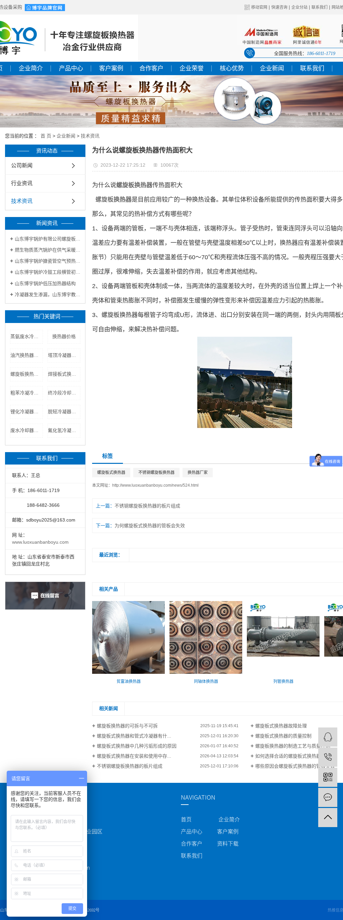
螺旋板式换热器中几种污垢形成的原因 (137, 746)
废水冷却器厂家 (26, 430)
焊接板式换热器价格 (64, 374)
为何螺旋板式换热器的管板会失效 (150, 525)
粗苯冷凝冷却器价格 (26, 392)
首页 (186, 819)
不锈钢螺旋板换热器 (156, 472)
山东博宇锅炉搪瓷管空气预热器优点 (47, 261)
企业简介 (31, 68)
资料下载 (227, 843)
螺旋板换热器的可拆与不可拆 (127, 725)
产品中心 (71, 68)
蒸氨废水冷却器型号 (26, 336)
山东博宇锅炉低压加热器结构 (45, 283)
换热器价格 (64, 336)
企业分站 (299, 7)
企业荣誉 (192, 68)
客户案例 (111, 68)
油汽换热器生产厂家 (26, 355)
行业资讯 (21, 183)
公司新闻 (21, 165)
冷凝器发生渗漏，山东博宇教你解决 (47, 294)
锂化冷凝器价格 (26, 411)
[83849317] (327, 737)
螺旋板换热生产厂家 (26, 374)
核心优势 (232, 68)
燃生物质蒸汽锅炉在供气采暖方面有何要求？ (47, 250)
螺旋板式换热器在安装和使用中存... (134, 756)
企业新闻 (272, 68)
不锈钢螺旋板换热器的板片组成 (147, 505)
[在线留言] (327, 797)
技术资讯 (90, 136)
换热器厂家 (198, 472)
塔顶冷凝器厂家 (64, 355)
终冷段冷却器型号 (64, 392)
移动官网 (259, 7)
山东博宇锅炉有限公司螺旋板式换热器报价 (47, 238)
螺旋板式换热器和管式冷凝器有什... (134, 736)
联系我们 (320, 7)
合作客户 (151, 68)
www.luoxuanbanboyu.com (40, 542)
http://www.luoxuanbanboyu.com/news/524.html (155, 485)
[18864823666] (327, 757)
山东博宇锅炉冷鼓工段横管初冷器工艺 (47, 272)
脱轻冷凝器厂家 (64, 411)
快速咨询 (279, 7)
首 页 (46, 136)
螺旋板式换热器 (111, 472)
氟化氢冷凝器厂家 (64, 430)
